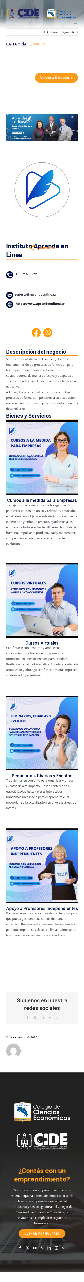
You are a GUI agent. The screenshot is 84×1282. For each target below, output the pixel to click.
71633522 (29, 274)
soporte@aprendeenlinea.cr (36, 294)
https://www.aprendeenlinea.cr (40, 303)
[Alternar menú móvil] (76, 22)
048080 (32, 1037)
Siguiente (68, 32)
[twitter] (27, 1248)
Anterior (52, 32)
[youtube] (34, 1248)
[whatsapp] (42, 1248)
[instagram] (56, 1248)
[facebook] (20, 1248)
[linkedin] (49, 1248)
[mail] (63, 1248)
